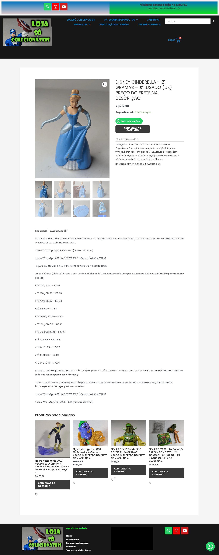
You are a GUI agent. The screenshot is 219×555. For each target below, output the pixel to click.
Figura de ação (163, 151)
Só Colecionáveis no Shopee (148, 159)
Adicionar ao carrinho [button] (46, 485)
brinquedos (130, 151)
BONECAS (133, 144)
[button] (104, 84)
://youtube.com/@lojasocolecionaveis (63, 386)
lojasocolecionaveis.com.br (166, 155)
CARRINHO (153, 19)
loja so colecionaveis (140, 155)
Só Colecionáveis (124, 159)
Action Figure (128, 148)
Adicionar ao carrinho (132, 129)
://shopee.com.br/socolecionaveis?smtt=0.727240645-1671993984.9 (123, 370)
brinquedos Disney (146, 151)
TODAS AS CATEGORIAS (158, 144)
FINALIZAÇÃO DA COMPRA (114, 24)
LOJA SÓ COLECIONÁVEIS (81, 19)
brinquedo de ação (154, 148)
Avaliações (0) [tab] (59, 231)
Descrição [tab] (41, 231)
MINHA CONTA (82, 24)
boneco (140, 148)
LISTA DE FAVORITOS (149, 24)
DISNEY (142, 144)
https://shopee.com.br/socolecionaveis (163, 8)
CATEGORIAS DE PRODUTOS (119, 19)
